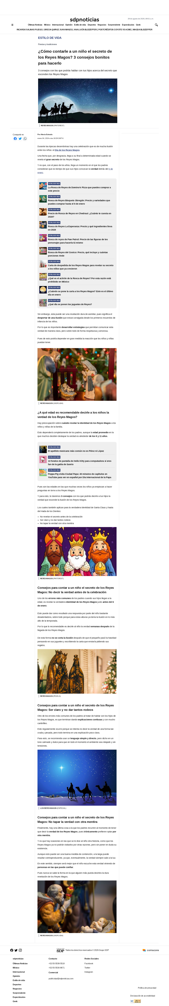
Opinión (68, 25)
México (47, 25)
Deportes (92, 25)
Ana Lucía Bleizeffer (85, 30)
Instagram (88, 972)
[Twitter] (20, 139)
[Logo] (84, 19)
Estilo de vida (80, 25)
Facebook (88, 963)
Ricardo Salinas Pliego (29, 30)
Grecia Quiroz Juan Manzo (58, 30)
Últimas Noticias (35, 25)
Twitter (87, 968)
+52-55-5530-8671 (57, 968)
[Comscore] (151, 950)
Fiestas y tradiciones (47, 44)
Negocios (102, 25)
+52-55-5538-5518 (57, 963)
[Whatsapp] (25, 139)
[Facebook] (15, 139)
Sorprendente (114, 25)
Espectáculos (128, 25)
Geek (138, 25)
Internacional (58, 25)
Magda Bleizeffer (142, 30)
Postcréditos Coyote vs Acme (114, 30)
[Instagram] (20, 950)
